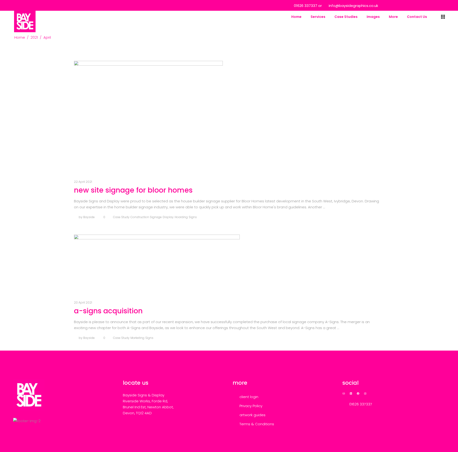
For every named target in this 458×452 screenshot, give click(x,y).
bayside (89, 217)
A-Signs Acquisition (108, 311)
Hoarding (181, 217)
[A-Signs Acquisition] (157, 264)
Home (19, 37)
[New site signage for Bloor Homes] (148, 117)
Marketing (137, 338)
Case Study (121, 217)
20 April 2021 (83, 302)
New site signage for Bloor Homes (133, 190)
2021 (34, 37)
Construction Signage (146, 217)
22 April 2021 (83, 182)
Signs (193, 217)
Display (168, 217)
